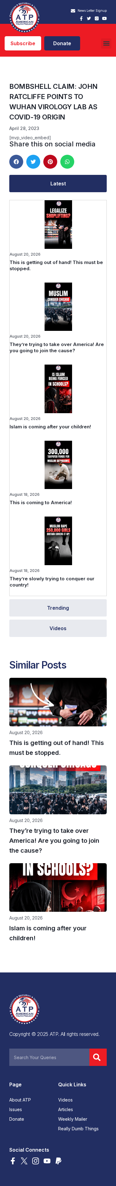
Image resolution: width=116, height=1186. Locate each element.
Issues (15, 1109)
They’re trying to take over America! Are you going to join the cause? (57, 347)
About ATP (20, 1099)
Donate (16, 1119)
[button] (106, 43)
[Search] (98, 1057)
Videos (65, 1099)
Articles (65, 1109)
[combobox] (49, 1057)
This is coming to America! (41, 502)
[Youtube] (104, 18)
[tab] (58, 183)
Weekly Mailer (72, 1119)
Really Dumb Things (78, 1128)
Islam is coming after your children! (50, 427)
